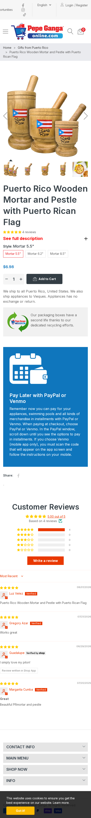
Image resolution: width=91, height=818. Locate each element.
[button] (70, 31)
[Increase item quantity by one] (21, 279)
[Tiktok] (24, 14)
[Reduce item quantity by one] (6, 279)
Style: (18, 246)
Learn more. (61, 802)
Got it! (20, 810)
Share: (8, 475)
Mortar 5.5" (13, 253)
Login (69, 5)
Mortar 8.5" (58, 253)
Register (82, 5)
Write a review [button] (45, 561)
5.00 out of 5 (56, 516)
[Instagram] (23, 9)
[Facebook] (23, 5)
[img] (9, 587)
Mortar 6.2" (35, 253)
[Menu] (5, 31)
